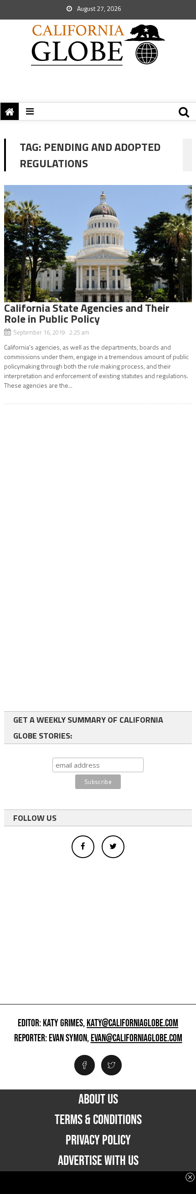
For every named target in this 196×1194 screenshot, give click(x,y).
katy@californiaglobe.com (132, 1023)
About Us (98, 1099)
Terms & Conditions (98, 1120)
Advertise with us (98, 1161)
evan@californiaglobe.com (136, 1038)
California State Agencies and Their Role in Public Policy (87, 313)
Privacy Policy (98, 1140)
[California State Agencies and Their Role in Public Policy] (98, 243)
